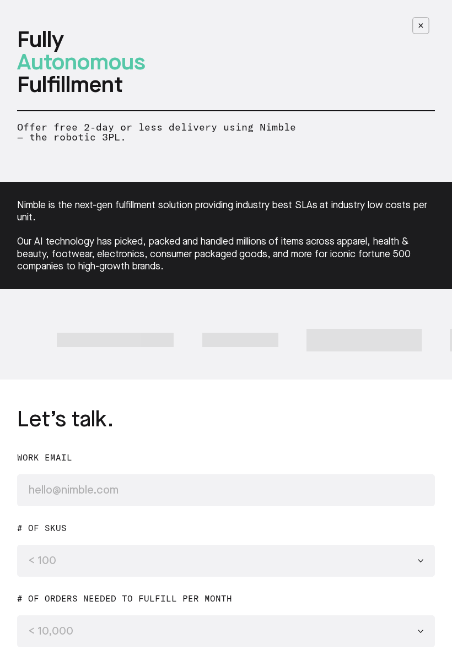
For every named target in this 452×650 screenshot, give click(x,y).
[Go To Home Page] (420, 25)
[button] (226, 561)
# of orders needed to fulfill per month (124, 599)
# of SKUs (42, 528)
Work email (44, 458)
